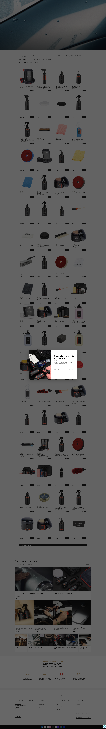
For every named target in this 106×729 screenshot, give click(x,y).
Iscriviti (71, 369)
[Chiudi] (75, 352)
